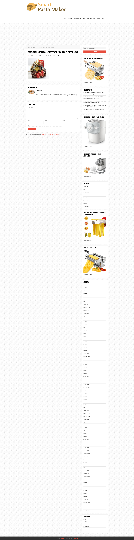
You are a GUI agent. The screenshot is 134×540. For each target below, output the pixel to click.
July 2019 (85, 459)
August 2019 (85, 456)
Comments (30, 107)
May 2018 (85, 482)
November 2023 (86, 359)
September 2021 (86, 422)
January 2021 (86, 439)
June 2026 (85, 290)
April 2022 (85, 402)
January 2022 (86, 410)
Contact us (85, 528)
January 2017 (86, 499)
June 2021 (85, 430)
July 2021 (85, 427)
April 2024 (85, 347)
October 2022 (86, 384)
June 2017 (85, 488)
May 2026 (85, 293)
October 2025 (86, 313)
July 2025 (85, 321)
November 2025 (86, 310)
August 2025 (85, 319)
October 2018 (86, 473)
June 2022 (85, 396)
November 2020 (86, 445)
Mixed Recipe (92, 18)
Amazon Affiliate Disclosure (88, 531)
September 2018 (86, 476)
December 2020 (86, 442)
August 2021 (85, 425)
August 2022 (85, 390)
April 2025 (85, 330)
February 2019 (86, 467)
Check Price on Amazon (88, 82)
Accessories (85, 186)
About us (85, 521)
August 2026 (85, 284)
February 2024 (86, 350)
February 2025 (86, 336)
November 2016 (86, 505)
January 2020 (86, 450)
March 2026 (85, 299)
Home (65, 18)
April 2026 (85, 296)
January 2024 (86, 353)
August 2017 (85, 485)
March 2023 (85, 370)
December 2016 (86, 502)
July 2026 (85, 287)
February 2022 (86, 407)
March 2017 (85, 493)
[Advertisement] (67, 33)
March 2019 (85, 465)
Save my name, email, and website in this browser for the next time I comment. (45, 126)
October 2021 (86, 419)
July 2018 (85, 479)
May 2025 (85, 327)
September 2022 (86, 387)
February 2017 (86, 496)
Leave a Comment (58, 55)
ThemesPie (63, 538)
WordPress (76, 538)
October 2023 (86, 362)
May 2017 (85, 490)
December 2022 (86, 379)
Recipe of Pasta (86, 18)
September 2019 (86, 453)
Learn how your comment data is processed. (50, 134)
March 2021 (85, 433)
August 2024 (85, 339)
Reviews (98, 18)
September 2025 (86, 316)
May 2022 (85, 399)
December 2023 (86, 356)
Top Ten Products (77, 18)
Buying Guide (70, 18)
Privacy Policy (86, 526)
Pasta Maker (85, 197)
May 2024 (85, 344)
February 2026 (86, 301)
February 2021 (86, 436)
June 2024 (85, 341)
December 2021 (86, 413)
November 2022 (86, 382)
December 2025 (86, 307)
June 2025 (85, 324)
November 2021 (86, 416)
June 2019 (85, 462)
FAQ (106, 18)
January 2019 (86, 470)
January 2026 (86, 304)
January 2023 (86, 376)
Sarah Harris (34, 55)
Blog (103, 18)
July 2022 (85, 393)
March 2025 (85, 333)
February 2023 (86, 373)
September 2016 (86, 510)
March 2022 (85, 404)
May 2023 (85, 364)
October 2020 (86, 447)
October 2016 (86, 508)
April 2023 (85, 367)
